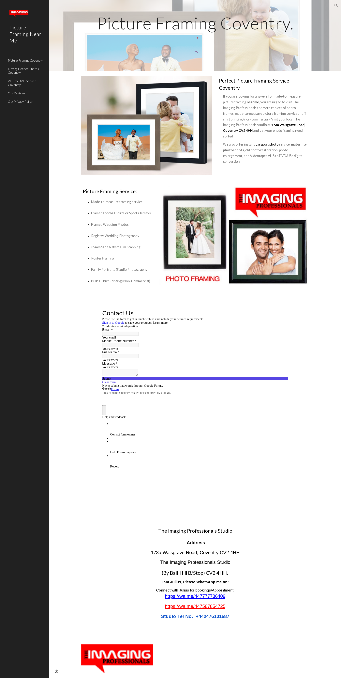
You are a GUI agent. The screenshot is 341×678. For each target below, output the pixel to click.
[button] (336, 5)
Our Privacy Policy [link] (20, 101)
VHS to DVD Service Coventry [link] (22, 83)
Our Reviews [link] (16, 93)
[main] (195, 23)
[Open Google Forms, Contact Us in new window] (282, 313)
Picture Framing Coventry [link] (25, 60)
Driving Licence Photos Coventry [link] (23, 70)
